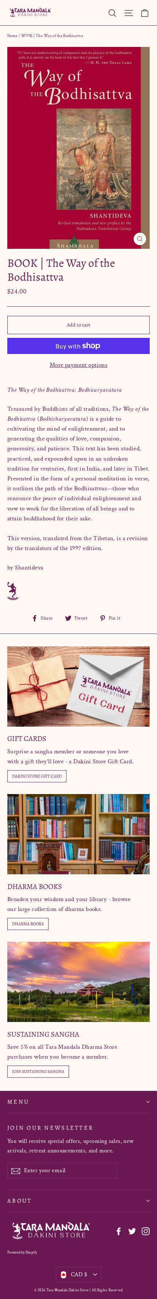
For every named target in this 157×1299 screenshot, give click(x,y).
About (19, 1200)
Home (12, 35)
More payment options (79, 365)
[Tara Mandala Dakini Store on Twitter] (132, 1231)
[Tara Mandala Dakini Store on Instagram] (146, 1231)
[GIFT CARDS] (78, 686)
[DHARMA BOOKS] (78, 834)
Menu (18, 1101)
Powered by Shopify (22, 1252)
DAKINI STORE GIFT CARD (37, 776)
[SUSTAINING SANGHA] (78, 982)
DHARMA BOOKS (28, 924)
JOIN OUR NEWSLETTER (50, 1127)
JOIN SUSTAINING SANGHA (38, 1071)
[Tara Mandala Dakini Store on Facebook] (119, 1231)
